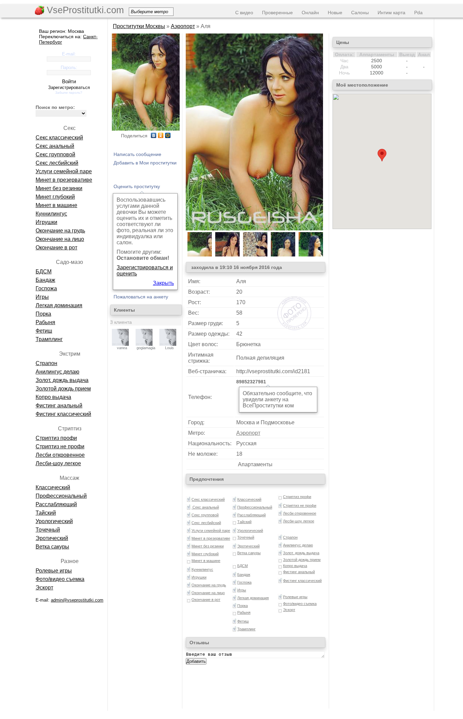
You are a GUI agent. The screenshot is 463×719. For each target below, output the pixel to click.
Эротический (52, 538)
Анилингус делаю (57, 372)
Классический (53, 487)
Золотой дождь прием (63, 388)
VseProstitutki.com (84, 10)
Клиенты (124, 310)
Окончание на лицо (60, 239)
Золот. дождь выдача (62, 380)
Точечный (48, 530)
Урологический (54, 521)
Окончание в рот (56, 247)
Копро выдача (53, 397)
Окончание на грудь (60, 230)
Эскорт (44, 587)
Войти (69, 81)
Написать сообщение (137, 154)
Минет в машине (56, 205)
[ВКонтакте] (153, 135)
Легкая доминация (59, 305)
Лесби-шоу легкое (58, 463)
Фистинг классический (63, 414)
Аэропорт (183, 26)
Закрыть (163, 283)
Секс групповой (55, 154)
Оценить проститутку (137, 186)
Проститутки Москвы (139, 26)
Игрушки (46, 222)
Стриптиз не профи (60, 446)
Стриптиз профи (56, 438)
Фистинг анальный (59, 405)
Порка (43, 314)
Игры (42, 297)
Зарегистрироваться (69, 87)
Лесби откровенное (60, 455)
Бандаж (45, 280)
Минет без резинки (59, 188)
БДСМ (44, 271)
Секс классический (59, 137)
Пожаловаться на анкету (141, 296)
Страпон (46, 363)
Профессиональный (61, 496)
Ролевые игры (54, 571)
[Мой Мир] (168, 135)
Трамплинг (49, 339)
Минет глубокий (55, 197)
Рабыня (45, 322)
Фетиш (44, 331)
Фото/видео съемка (60, 579)
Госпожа (46, 288)
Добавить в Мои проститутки (145, 162)
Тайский (46, 513)
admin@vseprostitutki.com (77, 600)
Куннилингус (51, 214)
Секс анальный (55, 146)
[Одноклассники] (160, 135)
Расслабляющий (56, 504)
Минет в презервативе (64, 180)
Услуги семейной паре (64, 171)
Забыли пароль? (68, 92)
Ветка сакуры (52, 546)
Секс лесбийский (57, 163)
